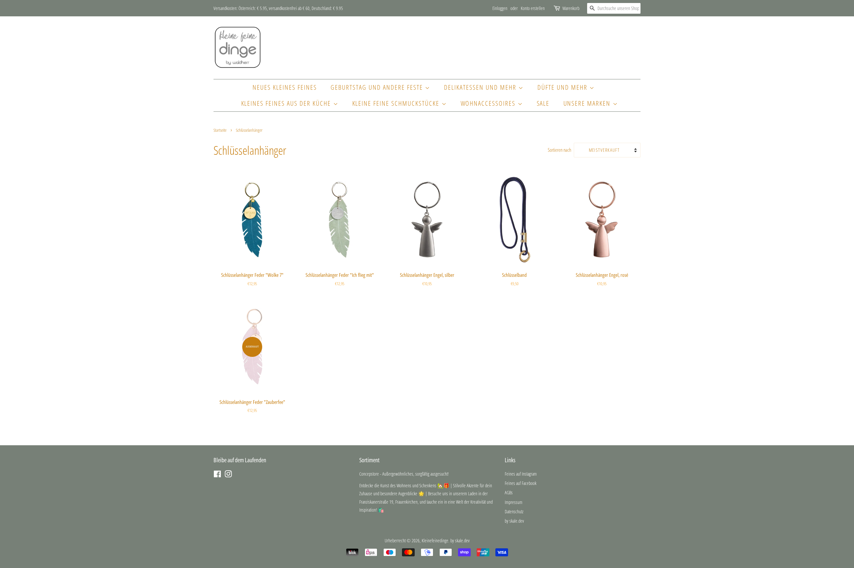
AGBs (509, 492)
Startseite (220, 130)
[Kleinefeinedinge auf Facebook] (217, 475)
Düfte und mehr (563, 87)
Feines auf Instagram (521, 474)
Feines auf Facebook (520, 483)
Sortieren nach (559, 149)
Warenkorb (570, 8)
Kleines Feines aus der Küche (287, 103)
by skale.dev (514, 521)
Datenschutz (514, 511)
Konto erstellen (533, 8)
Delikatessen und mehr (481, 87)
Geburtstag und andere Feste (378, 87)
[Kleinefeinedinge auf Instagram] (228, 475)
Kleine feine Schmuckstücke (397, 103)
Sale (543, 103)
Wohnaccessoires (489, 103)
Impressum (513, 502)
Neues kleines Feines (285, 87)
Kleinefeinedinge (435, 540)
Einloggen (499, 8)
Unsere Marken (588, 103)
